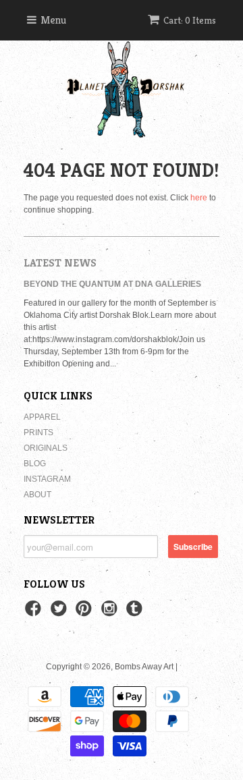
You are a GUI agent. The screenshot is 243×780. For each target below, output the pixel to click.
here (198, 197)
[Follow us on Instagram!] (111, 613)
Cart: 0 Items (189, 20)
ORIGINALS (46, 448)
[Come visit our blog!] (136, 613)
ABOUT (37, 494)
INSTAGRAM (47, 479)
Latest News (60, 263)
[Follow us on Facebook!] (35, 613)
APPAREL (42, 417)
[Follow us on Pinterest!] (86, 613)
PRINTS (38, 432)
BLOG (35, 463)
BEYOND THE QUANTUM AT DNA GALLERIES (112, 284)
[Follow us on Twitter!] (61, 613)
